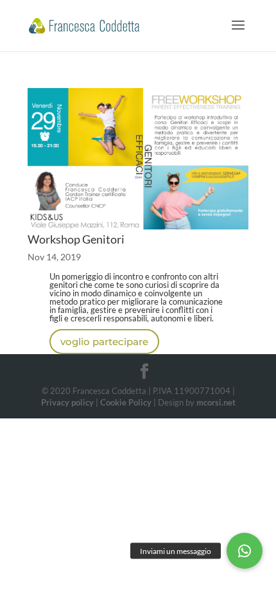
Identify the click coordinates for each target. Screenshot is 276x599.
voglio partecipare (104, 341)
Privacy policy (67, 402)
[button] (245, 551)
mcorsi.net (216, 402)
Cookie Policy (125, 402)
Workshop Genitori (76, 239)
